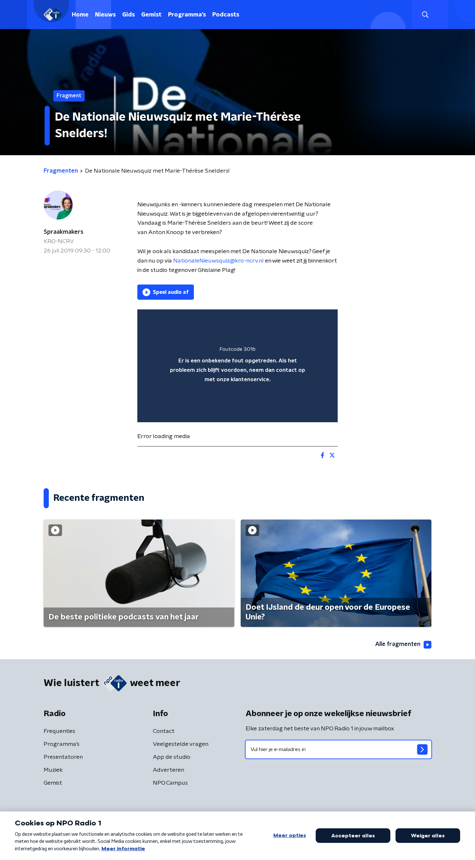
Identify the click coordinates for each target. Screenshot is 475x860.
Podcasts (225, 15)
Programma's (187, 15)
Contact (163, 731)
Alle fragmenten (397, 644)
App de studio (171, 757)
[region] (237, 365)
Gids (128, 15)
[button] (425, 15)
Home (80, 15)
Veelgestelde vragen (180, 744)
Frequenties (59, 731)
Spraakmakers (63, 232)
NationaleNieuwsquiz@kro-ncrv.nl (218, 261)
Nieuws (105, 15)
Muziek (53, 770)
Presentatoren (63, 757)
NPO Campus (170, 783)
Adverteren (168, 770)
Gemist (151, 15)
